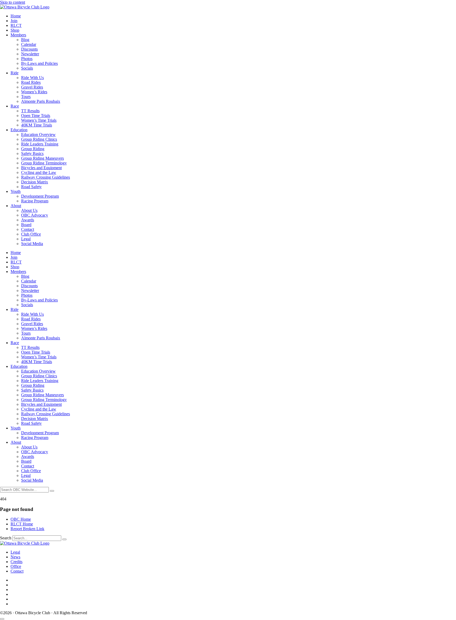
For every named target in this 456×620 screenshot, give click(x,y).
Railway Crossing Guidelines (45, 177)
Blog (25, 39)
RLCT (16, 25)
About (16, 205)
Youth (16, 191)
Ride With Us (32, 77)
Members (18, 35)
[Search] (52, 491)
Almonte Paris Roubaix (40, 101)
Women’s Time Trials (38, 120)
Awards (27, 220)
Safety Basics (32, 153)
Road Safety (31, 186)
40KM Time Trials (36, 125)
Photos (26, 58)
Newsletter (30, 54)
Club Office (31, 234)
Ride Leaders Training (39, 144)
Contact (27, 229)
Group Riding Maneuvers (42, 158)
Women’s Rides (34, 92)
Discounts (29, 49)
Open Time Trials (35, 115)
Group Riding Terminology (44, 163)
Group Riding (32, 149)
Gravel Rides (32, 87)
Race (15, 106)
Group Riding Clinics (39, 139)
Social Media (32, 243)
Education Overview (38, 134)
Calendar (28, 44)
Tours (26, 96)
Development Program (40, 196)
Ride (14, 73)
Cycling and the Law (38, 172)
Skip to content (12, 2)
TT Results (30, 111)
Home (16, 16)
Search (5, 538)
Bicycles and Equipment (41, 167)
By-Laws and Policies (39, 63)
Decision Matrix (34, 182)
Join (14, 20)
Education (19, 130)
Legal (26, 239)
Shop (15, 30)
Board (26, 224)
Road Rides (31, 82)
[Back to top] (2, 619)
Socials (27, 68)
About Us (29, 210)
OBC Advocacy (34, 215)
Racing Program (34, 201)
